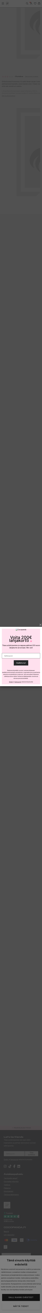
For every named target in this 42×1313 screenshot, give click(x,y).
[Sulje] (40, 625)
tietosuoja (18, 682)
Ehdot (11, 682)
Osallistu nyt (21, 663)
